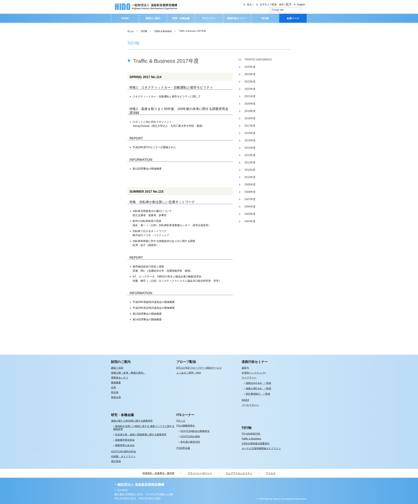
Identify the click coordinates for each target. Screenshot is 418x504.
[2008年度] (247, 192)
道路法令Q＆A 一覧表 (258, 383)
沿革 (113, 387)
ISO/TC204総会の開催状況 (195, 431)
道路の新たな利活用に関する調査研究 (132, 420)
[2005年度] (247, 214)
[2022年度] (247, 89)
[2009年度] (247, 185)
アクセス (271, 473)
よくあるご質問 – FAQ (188, 372)
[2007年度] (247, 199)
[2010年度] (247, 177)
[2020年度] (247, 104)
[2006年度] (247, 207)
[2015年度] (247, 141)
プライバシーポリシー (200, 473)
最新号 (245, 367)
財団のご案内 (153, 18)
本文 (250, 4)
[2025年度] (247, 67)
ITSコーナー (209, 18)
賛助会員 (116, 397)
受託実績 (116, 461)
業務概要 (116, 382)
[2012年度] (247, 163)
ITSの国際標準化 (185, 425)
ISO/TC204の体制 (190, 436)
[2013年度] (247, 155)
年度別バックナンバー (254, 372)
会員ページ (293, 18)
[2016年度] (247, 133)
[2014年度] (247, 148)
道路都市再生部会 (125, 439)
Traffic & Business (163, 31)
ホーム (130, 31)
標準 (281, 4)
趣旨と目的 (117, 367)
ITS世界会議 (183, 448)
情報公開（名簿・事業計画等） (128, 372)
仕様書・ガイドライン (123, 456)
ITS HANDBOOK (251, 433)
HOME (125, 18)
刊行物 (265, 18)
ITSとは (180, 420)
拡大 (289, 4)
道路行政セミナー (237, 18)
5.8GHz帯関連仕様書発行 (256, 443)
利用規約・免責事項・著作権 (158, 473)
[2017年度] (247, 126)
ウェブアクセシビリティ (238, 473)
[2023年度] (247, 82)
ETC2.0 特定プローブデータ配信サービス (199, 367)
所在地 (114, 392)
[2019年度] (247, 111)
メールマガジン (250, 405)
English (301, 4)
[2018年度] (247, 118)
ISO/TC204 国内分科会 (123, 451)
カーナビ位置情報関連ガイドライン (261, 448)
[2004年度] (247, 221)
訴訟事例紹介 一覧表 (258, 393)
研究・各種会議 (181, 18)
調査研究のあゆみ (125, 445)
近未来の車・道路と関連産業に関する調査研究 (141, 434)
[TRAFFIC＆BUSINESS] (255, 60)
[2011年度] (246, 170)
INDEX (245, 400)
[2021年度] (247, 96)
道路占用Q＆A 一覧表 (258, 388)
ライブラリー (249, 377)
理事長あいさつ (119, 377)
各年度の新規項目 (190, 441)
